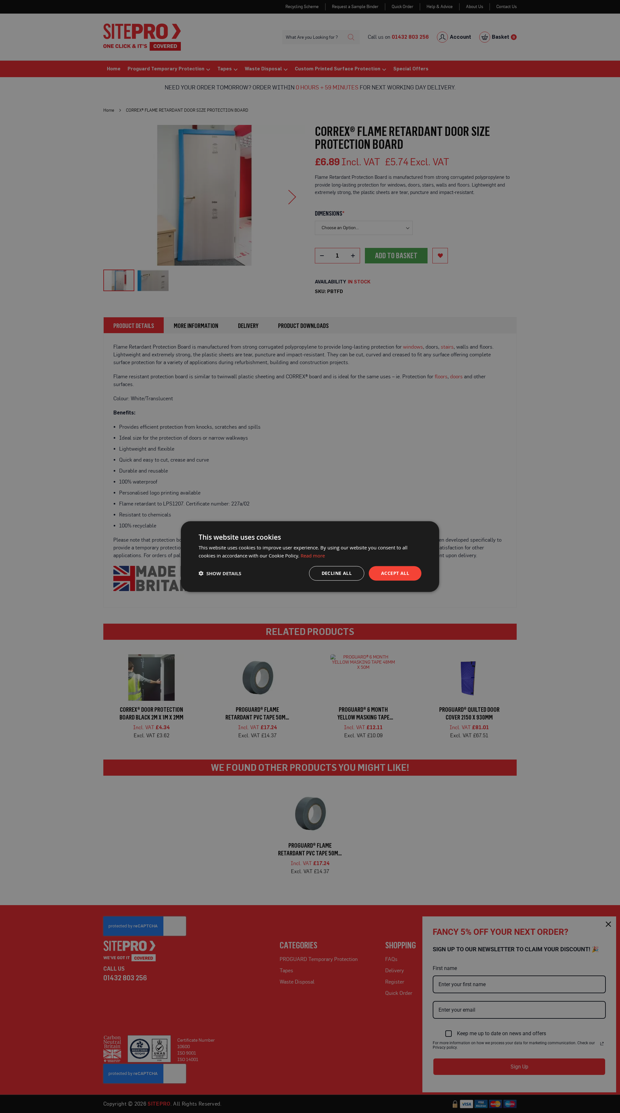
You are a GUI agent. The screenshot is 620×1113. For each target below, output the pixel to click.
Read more (313, 555)
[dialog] (310, 556)
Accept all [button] (395, 573)
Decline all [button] (337, 573)
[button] (220, 573)
